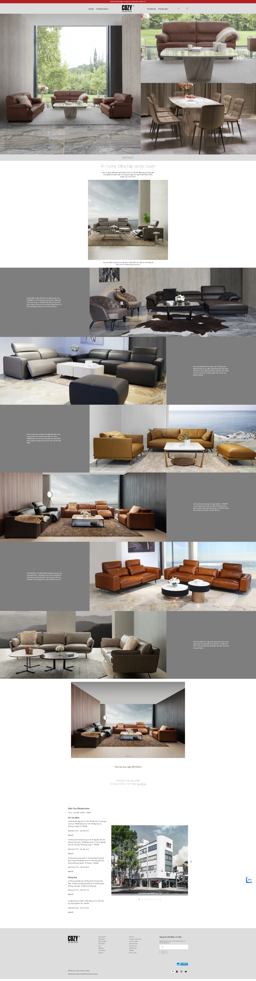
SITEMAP (131, 950)
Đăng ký (163, 952)
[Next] (191, 861)
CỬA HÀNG (101, 950)
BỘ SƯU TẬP (132, 952)
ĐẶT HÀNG (101, 943)
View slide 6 (154, 899)
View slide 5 (151, 899)
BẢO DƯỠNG (102, 941)
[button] (178, 8)
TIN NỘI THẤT (133, 948)
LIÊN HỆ (100, 952)
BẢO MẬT (101, 948)
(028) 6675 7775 (73, 831)
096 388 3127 (84, 831)
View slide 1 (139, 899)
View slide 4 (148, 899)
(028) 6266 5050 (73, 908)
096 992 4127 (84, 849)
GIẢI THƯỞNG (133, 943)
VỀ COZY (131, 937)
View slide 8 (160, 899)
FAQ (99, 946)
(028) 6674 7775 (73, 849)
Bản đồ (71, 871)
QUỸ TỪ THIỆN (133, 941)
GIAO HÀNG (102, 937)
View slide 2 (142, 899)
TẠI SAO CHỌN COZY (135, 939)
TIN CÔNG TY (133, 946)
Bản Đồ (71, 835)
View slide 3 (145, 899)
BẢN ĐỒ (71, 912)
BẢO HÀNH (101, 939)
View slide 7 (157, 899)
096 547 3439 (84, 908)
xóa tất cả (141, 783)
